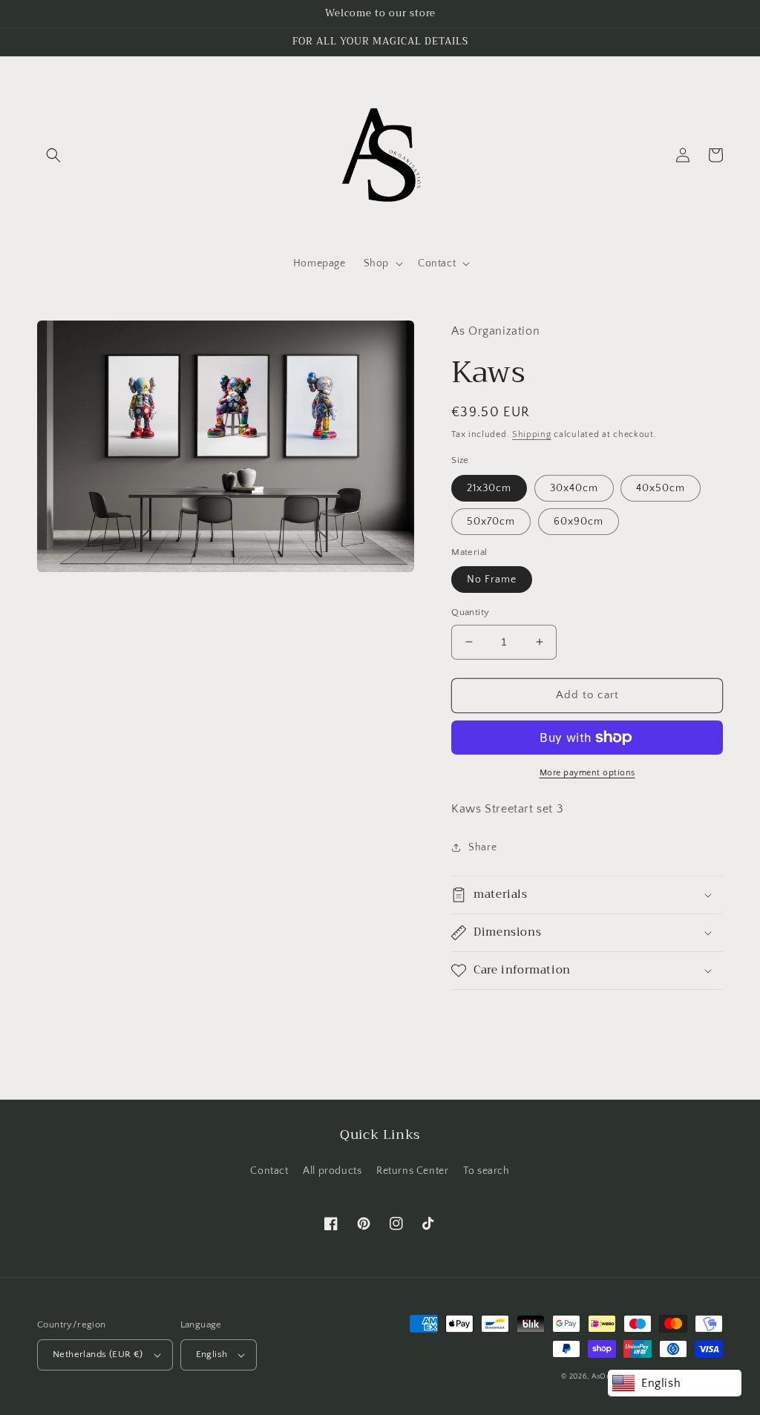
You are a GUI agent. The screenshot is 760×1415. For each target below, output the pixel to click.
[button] (53, 155)
